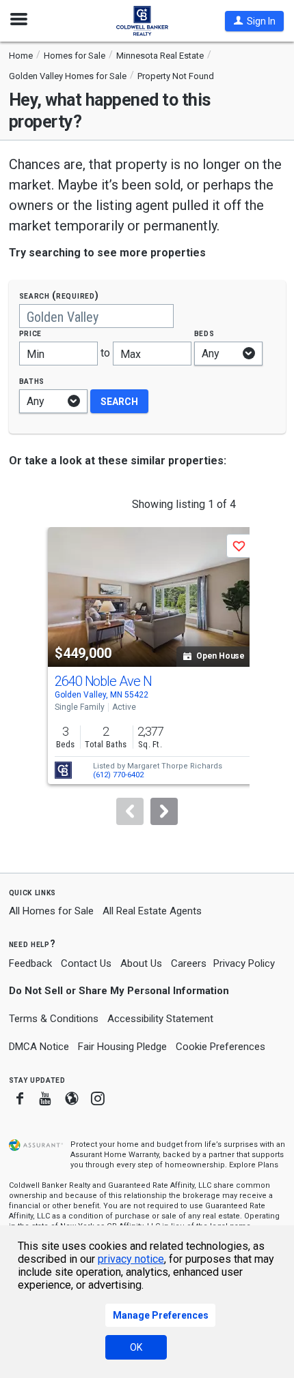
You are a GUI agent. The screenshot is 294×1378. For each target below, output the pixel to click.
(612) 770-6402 (118, 774)
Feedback (30, 964)
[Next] (164, 811)
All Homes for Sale (51, 911)
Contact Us (86, 963)
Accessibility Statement (160, 1019)
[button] (254, 21)
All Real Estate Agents (152, 911)
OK (136, 1347)
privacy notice (131, 1259)
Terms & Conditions (53, 1019)
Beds (204, 333)
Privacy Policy (244, 963)
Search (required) (59, 295)
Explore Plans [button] (253, 1164)
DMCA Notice (39, 1046)
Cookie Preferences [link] (220, 1046)
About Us (141, 963)
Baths (32, 381)
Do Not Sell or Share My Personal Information (119, 991)
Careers (188, 963)
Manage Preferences (161, 1315)
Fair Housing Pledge (122, 1046)
